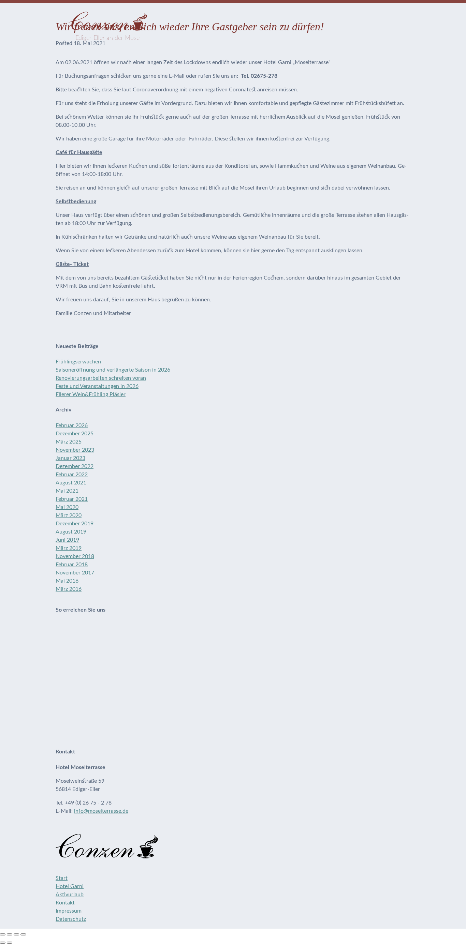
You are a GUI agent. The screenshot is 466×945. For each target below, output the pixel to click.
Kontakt (65, 902)
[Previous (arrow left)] (2, 943)
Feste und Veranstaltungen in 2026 (97, 386)
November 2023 (75, 450)
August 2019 (71, 532)
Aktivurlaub (70, 894)
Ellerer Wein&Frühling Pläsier (91, 394)
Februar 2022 (72, 474)
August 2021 (71, 482)
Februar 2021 (72, 499)
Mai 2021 (67, 491)
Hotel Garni (70, 886)
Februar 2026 (72, 425)
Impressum (69, 911)
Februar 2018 (72, 564)
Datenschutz (71, 919)
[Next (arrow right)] (9, 943)
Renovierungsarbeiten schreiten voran (101, 378)
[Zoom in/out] (23, 934)
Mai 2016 (67, 581)
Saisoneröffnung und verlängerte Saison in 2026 (113, 370)
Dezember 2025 (74, 433)
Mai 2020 (67, 507)
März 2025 (69, 442)
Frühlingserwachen (78, 361)
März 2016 (69, 589)
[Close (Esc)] (2, 934)
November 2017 (75, 572)
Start (62, 878)
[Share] (9, 934)
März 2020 (69, 515)
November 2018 (75, 556)
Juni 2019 (67, 540)
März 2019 (69, 548)
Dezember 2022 (74, 466)
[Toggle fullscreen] (16, 934)
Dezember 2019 (74, 523)
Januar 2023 (70, 458)
